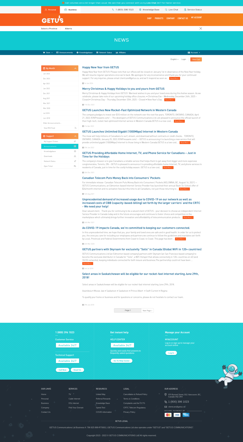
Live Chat (173, 9)
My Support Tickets (50, 141)
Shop (149, 18)
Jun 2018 (46, 118)
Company (171, 18)
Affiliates (122, 52)
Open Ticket (48, 166)
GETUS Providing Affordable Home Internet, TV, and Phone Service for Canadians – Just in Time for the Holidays (139, 154)
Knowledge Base (151, 9)
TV (70, 394)
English (174, 59)
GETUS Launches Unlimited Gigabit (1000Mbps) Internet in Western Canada (130, 131)
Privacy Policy (129, 412)
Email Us (77, 370)
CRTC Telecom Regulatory (134, 408)
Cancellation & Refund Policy (135, 394)
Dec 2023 (46, 78)
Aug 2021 (46, 98)
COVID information (104, 412)
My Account (196, 17)
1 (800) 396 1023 (125, 9)
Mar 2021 (46, 103)
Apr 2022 (46, 83)
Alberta (68, 28)
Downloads (47, 156)
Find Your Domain (76, 408)
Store (48, 52)
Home (43, 394)
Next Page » (147, 310)
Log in (171, 353)
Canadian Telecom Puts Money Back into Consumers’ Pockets (121, 178)
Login (183, 59)
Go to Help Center (121, 361)
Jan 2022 (46, 88)
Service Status (194, 9)
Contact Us (183, 18)
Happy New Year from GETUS (100, 67)
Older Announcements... (52, 123)
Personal (52, 10)
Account (194, 52)
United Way (100, 394)
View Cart (196, 59)
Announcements (65, 52)
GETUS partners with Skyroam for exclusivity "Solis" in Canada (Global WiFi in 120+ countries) (141, 249)
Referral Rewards (103, 399)
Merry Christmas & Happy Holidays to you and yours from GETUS (123, 88)
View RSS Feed (49, 128)
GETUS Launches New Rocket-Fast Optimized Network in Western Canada (129, 110)
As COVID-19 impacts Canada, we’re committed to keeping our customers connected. (136, 227)
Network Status (105, 52)
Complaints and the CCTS (134, 403)
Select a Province (49, 28)
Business (73, 10)
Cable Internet (74, 399)
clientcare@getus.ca (176, 407)
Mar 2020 (46, 108)
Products (159, 18)
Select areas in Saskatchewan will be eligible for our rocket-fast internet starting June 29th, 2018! (140, 275)
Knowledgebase (85, 52)
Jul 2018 (46, 113)
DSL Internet (74, 403)
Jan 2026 (46, 73)
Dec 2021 (46, 93)
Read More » (174, 78)
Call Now (62, 370)
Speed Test (100, 408)
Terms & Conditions (131, 399)
